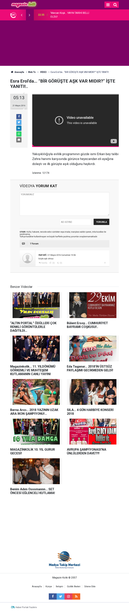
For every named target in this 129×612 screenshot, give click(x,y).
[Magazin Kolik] (24, 4)
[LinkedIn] (18, 128)
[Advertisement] (64, 44)
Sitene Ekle (89, 586)
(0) (53, 263)
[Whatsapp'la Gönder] (18, 133)
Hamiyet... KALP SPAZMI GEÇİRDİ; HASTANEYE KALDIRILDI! (69, 14)
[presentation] (21, 15)
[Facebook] (18, 116)
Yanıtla (44, 263)
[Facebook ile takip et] (53, 596)
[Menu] (108, 5)
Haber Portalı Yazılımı (26, 607)
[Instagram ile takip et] (68, 596)
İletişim (59, 586)
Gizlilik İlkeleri (73, 586)
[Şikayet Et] (105, 263)
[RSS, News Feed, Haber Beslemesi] (76, 596)
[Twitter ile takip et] (60, 596)
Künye (49, 586)
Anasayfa (37, 586)
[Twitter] (18, 122)
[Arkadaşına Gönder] (18, 139)
